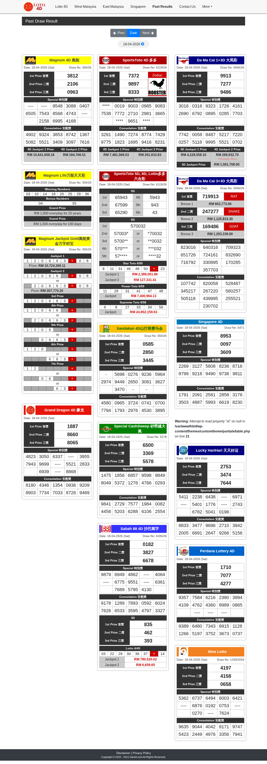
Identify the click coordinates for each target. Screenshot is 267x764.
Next (145, 33)
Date (133, 33)
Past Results (162, 6)
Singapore (138, 6)
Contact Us (187, 6)
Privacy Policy (142, 753)
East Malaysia (113, 6)
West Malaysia (85, 6)
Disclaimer (123, 753)
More (206, 6)
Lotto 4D (61, 6)
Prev (121, 33)
